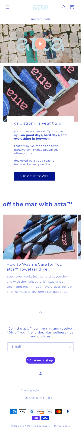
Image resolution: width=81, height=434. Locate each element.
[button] (7, 7)
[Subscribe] (69, 346)
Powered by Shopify (38, 426)
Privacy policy (62, 426)
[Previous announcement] (7, 19)
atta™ (23, 426)
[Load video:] (40, 43)
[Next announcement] (74, 19)
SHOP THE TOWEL (34, 176)
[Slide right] (49, 312)
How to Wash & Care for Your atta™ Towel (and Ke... (35, 266)
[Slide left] (32, 312)
